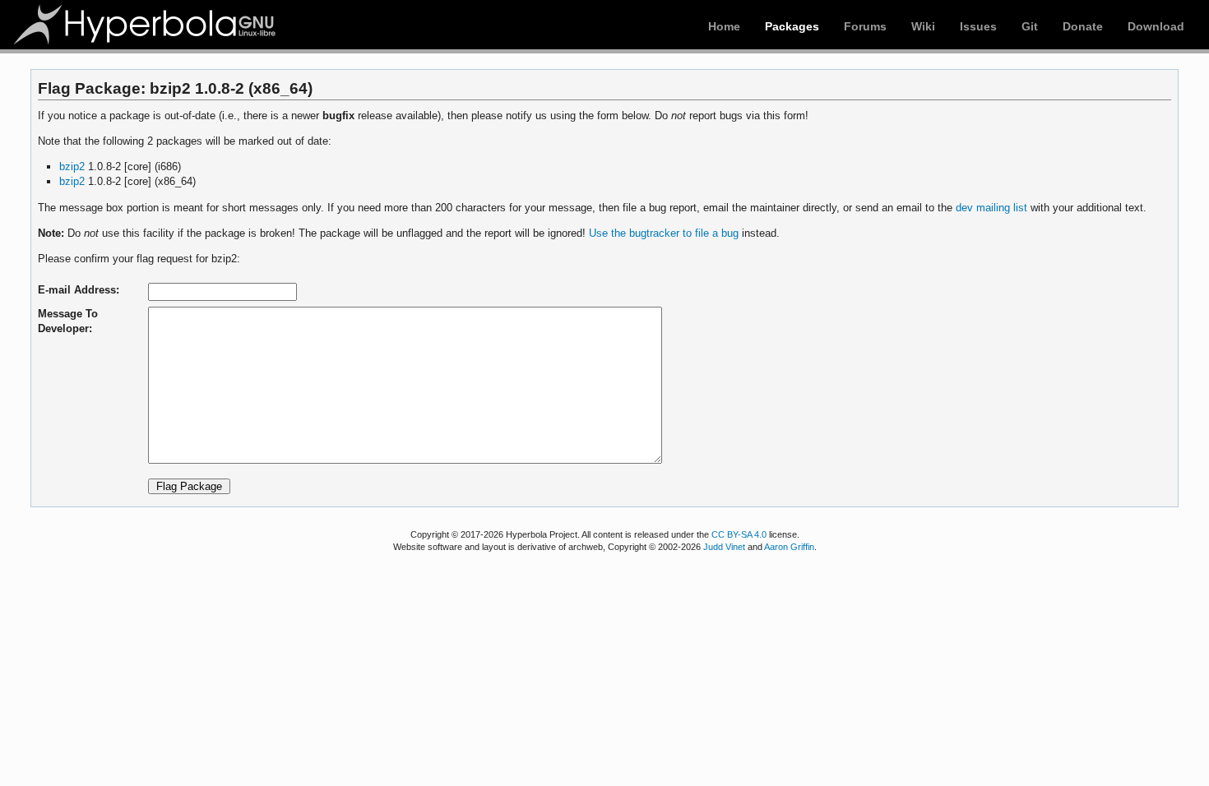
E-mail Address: (78, 290)
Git (1029, 26)
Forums (865, 26)
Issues (978, 26)
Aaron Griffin (789, 547)
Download (1156, 26)
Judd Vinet (724, 547)
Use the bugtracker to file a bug (664, 233)
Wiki (923, 26)
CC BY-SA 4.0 (739, 534)
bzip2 (72, 166)
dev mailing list (991, 207)
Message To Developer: (68, 321)
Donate (1083, 26)
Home (724, 26)
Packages (792, 26)
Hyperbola (145, 24)
